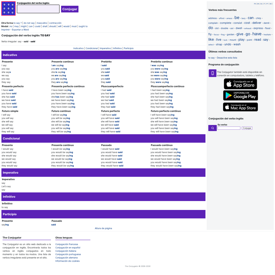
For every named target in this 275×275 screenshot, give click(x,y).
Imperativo (105, 48)
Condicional (92, 48)
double (224, 28)
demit (266, 23)
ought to (83, 26)
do (210, 27)
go (248, 34)
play (241, 39)
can (31, 26)
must (74, 26)
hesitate (267, 34)
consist (237, 22)
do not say (29, 23)
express (258, 28)
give (239, 34)
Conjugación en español (67, 247)
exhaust (247, 28)
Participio (129, 48)
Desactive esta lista (227, 57)
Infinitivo (117, 48)
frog (223, 34)
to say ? (18, 23)
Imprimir (5, 29)
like (211, 39)
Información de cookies (67, 261)
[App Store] (240, 88)
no (11, 26)
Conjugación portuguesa (68, 254)
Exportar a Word (20, 29)
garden (230, 34)
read (257, 39)
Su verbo (222, 124)
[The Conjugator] (8, 8)
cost (247, 22)
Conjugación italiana (65, 250)
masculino (42, 23)
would (66, 26)
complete (225, 22)
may (16, 26)
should (52, 26)
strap (219, 44)
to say (211, 57)
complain (213, 23)
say (265, 39)
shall (44, 26)
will (59, 26)
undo (227, 44)
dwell (239, 28)
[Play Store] (240, 99)
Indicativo (78, 48)
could (37, 26)
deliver (256, 22)
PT (267, 4)
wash (237, 44)
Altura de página (103, 228)
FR (255, 4)
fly (210, 34)
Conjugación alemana (66, 257)
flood (267, 28)
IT (264, 4)
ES (261, 4)
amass (229, 18)
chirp (258, 18)
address (212, 18)
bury (244, 18)
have (256, 33)
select (211, 44)
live (218, 39)
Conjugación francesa (66, 244)
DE (270, 4)
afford (221, 18)
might (24, 26)
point (249, 39)
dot (217, 28)
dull (231, 28)
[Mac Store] (240, 111)
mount (233, 39)
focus (216, 34)
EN (258, 4)
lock (225, 40)
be (236, 17)
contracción (55, 23)
